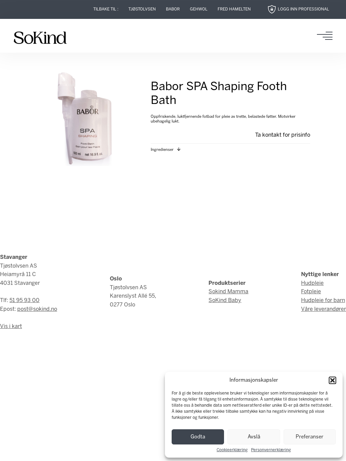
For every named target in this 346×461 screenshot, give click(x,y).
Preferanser (309, 437)
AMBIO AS (224, 345)
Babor (173, 9)
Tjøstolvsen (142, 9)
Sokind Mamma (228, 291)
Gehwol (198, 9)
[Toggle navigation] (327, 36)
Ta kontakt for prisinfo (282, 135)
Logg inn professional (303, 9)
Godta (198, 437)
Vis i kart (11, 326)
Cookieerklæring (232, 450)
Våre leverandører (323, 309)
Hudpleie (312, 283)
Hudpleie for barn (323, 300)
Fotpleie (311, 291)
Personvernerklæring (271, 450)
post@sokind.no (37, 309)
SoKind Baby (224, 300)
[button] (332, 380)
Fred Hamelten (234, 9)
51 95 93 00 (24, 300)
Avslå (254, 437)
